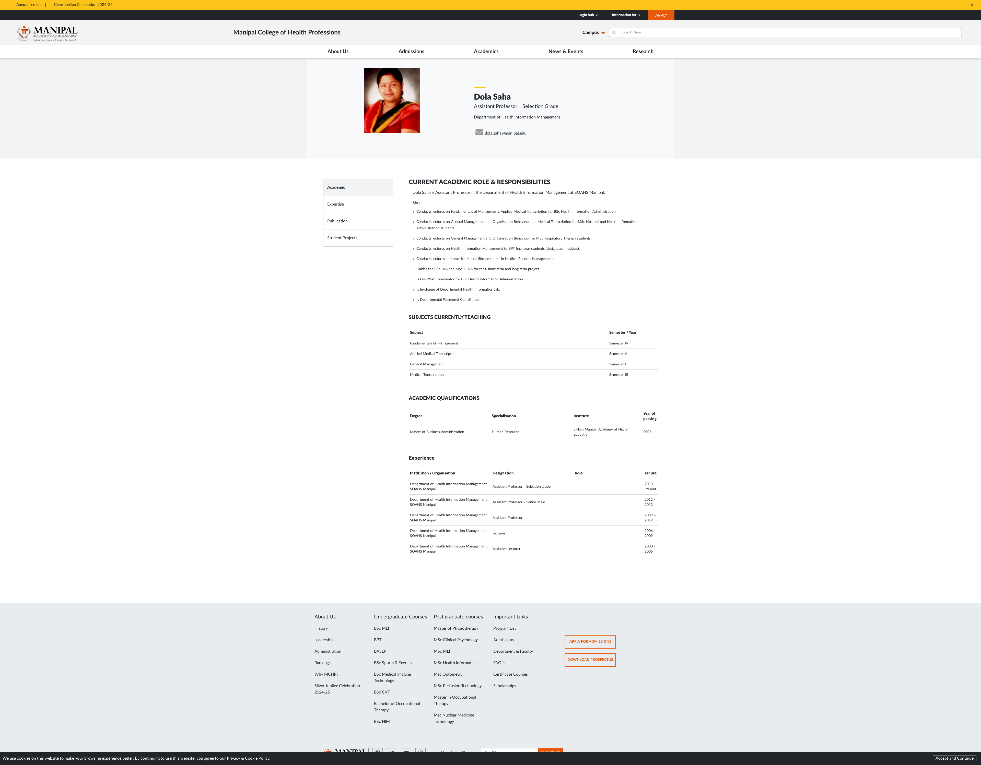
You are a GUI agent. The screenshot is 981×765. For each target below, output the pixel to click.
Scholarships (504, 686)
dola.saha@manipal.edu (506, 133)
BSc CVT (382, 692)
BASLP (380, 651)
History (321, 628)
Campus (590, 32)
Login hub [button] (586, 15)
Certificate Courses (510, 674)
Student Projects (342, 238)
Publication (337, 221)
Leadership (324, 640)
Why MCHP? (326, 674)
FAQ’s (499, 663)
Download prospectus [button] (591, 662)
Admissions (503, 640)
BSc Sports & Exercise (393, 663)
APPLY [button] (664, 16)
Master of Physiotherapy (456, 628)
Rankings (322, 663)
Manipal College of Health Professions (287, 32)
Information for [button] (624, 15)
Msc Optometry (448, 674)
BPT (377, 640)
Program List (504, 628)
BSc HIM (382, 722)
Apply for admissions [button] (592, 644)
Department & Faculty (513, 651)
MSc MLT (442, 651)
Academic (336, 187)
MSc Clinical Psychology (456, 640)
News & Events (565, 51)
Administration (327, 651)
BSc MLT (382, 628)
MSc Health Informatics (455, 663)
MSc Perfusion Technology (458, 686)
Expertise (335, 204)
